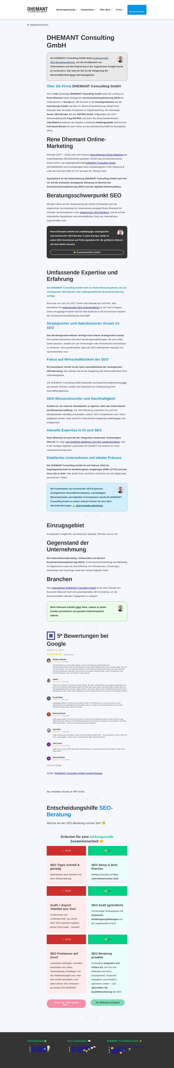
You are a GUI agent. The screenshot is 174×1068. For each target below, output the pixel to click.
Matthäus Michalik (59, 659)
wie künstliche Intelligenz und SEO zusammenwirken (93, 442)
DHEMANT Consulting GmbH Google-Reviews (78, 773)
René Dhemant (36, 1041)
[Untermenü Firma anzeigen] (123, 10)
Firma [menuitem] (119, 10)
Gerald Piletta (58, 697)
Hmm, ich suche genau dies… (66, 1003)
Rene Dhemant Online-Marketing (107, 154)
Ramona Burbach (59, 713)
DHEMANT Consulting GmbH (100, 163)
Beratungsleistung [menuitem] (65, 10)
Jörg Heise (57, 729)
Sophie (55, 679)
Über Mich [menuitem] (105, 10)
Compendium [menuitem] (87, 10)
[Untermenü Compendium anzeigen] (95, 10)
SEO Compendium (77, 1041)
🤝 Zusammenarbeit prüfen (87, 252)
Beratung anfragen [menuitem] (137, 12)
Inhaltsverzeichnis (39, 25)
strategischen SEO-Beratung (94, 212)
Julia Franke (57, 743)
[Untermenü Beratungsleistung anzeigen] (76, 10)
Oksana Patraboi (59, 757)
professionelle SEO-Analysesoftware (81, 307)
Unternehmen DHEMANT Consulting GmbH (73, 588)
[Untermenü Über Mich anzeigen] (112, 10)
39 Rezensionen (69, 654)
